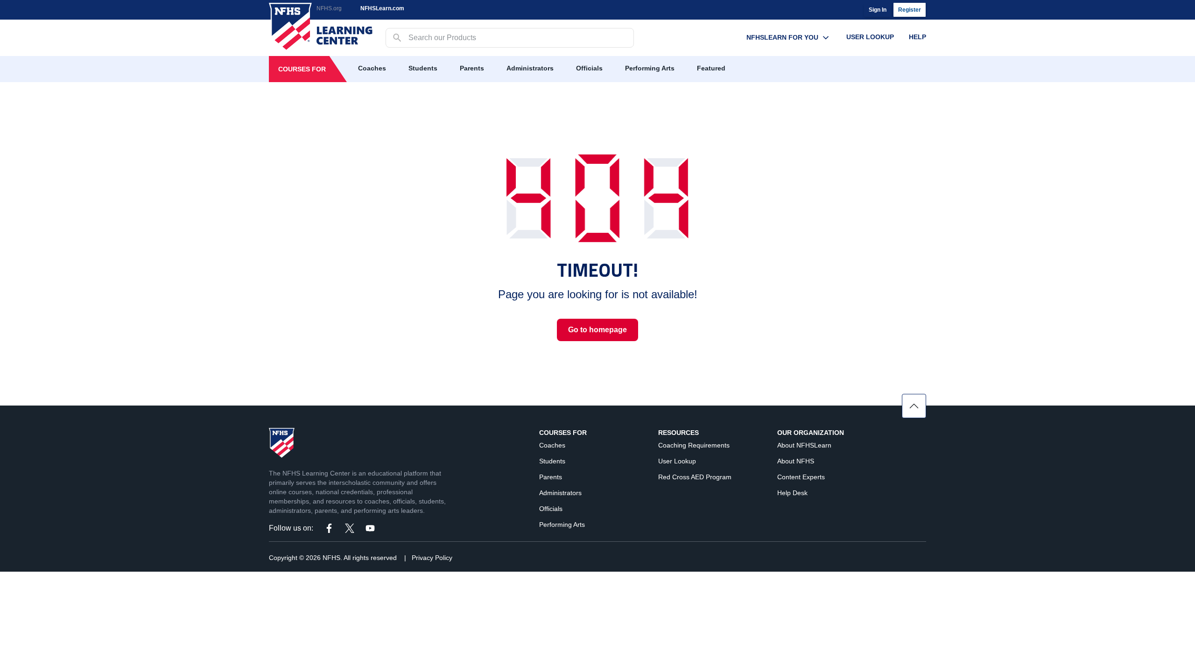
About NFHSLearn (804, 445)
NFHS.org (329, 8)
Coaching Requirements (694, 445)
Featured (711, 68)
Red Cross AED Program (694, 477)
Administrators (530, 68)
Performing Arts (650, 68)
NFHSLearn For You (782, 37)
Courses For (302, 69)
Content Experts (801, 477)
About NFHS (795, 461)
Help (917, 37)
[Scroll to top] (914, 406)
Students (422, 68)
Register (909, 10)
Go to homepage (597, 330)
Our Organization (810, 432)
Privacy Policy (432, 557)
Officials (589, 68)
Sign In (877, 10)
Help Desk (792, 493)
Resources (678, 432)
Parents (472, 68)
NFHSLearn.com (382, 8)
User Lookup (870, 37)
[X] (349, 528)
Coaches (372, 68)
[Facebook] (329, 528)
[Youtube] (370, 528)
